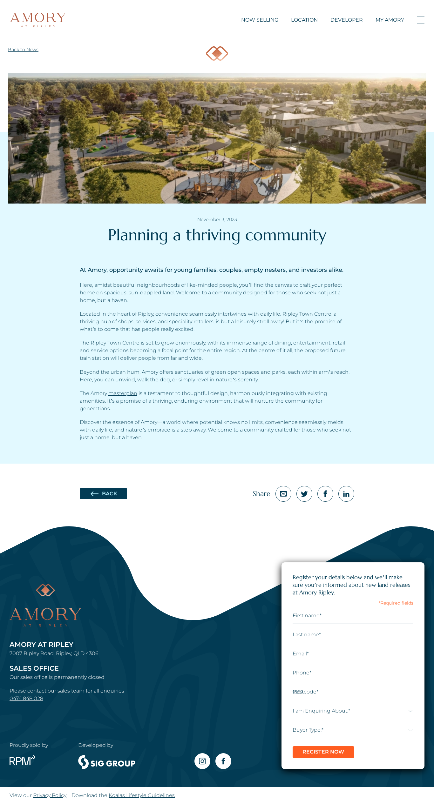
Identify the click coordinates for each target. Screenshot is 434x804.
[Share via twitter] (304, 494)
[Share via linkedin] (346, 494)
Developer (346, 20)
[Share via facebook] (325, 494)
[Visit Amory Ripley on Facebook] (223, 761)
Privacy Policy (49, 795)
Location (304, 20)
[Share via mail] (283, 494)
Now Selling (259, 20)
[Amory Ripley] (38, 20)
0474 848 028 (26, 698)
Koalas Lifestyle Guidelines (142, 795)
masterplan (122, 393)
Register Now (323, 752)
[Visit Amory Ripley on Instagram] (202, 761)
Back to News (23, 49)
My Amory (390, 20)
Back (109, 494)
